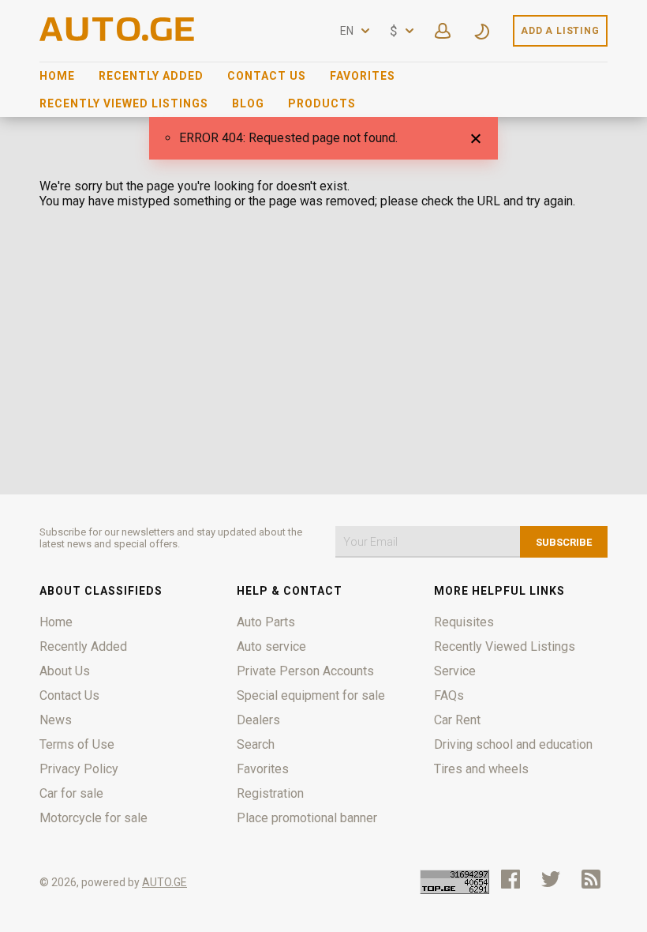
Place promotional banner (307, 817)
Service (455, 670)
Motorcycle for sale (93, 817)
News (55, 719)
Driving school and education (513, 744)
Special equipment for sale (311, 695)
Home (57, 76)
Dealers (258, 719)
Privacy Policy (78, 768)
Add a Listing (560, 30)
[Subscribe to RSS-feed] (595, 879)
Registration (270, 793)
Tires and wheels (481, 768)
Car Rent (457, 719)
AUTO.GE (164, 882)
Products (322, 103)
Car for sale (71, 793)
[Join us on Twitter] (550, 879)
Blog (248, 103)
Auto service (271, 646)
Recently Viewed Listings (123, 103)
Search (256, 744)
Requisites (464, 621)
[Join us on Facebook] (510, 879)
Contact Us (266, 76)
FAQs (449, 695)
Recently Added (151, 76)
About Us (64, 670)
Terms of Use (76, 744)
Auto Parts (266, 621)
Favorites (362, 76)
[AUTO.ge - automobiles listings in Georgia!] (118, 36)
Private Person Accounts (305, 670)
